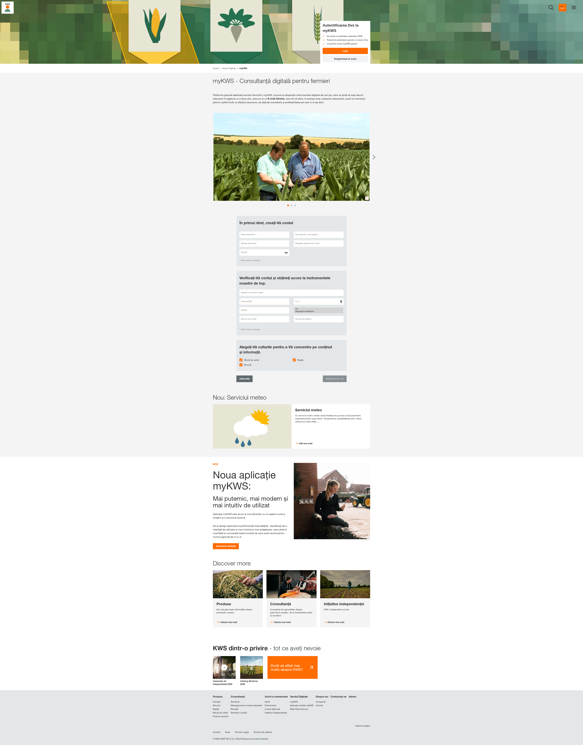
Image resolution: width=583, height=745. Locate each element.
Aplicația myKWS (226, 546)
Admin (352, 696)
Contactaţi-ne (338, 696)
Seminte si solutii (239, 712)
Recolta (234, 709)
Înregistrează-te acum (345, 59)
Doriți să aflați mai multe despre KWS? (287, 668)
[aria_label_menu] (574, 8)
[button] (224, 671)
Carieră (319, 705)
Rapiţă (300, 360)
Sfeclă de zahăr (251, 360)
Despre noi (322, 696)
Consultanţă (238, 696)
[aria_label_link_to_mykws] (562, 7)
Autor (227, 732)
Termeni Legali (242, 732)
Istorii (267, 701)
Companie (321, 701)
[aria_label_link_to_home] (8, 7)
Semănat (235, 701)
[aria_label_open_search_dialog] (551, 8)
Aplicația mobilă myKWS (302, 705)
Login (345, 51)
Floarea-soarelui (220, 716)
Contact (216, 732)
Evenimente (270, 705)
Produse (218, 696)
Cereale (216, 701)
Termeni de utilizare (262, 732)
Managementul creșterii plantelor (247, 705)
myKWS (294, 701)
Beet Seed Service (299, 709)
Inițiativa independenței (276, 712)
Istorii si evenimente (276, 696)
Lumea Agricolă (272, 709)
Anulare (244, 378)
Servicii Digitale (299, 696)
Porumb (247, 364)
